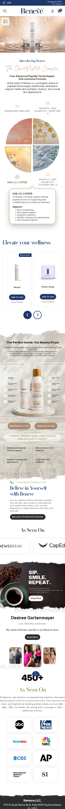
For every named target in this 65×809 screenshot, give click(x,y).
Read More (32, 637)
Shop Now (36, 598)
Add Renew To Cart (19, 426)
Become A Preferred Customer (27, 516)
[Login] (52, 11)
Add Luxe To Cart (46, 426)
